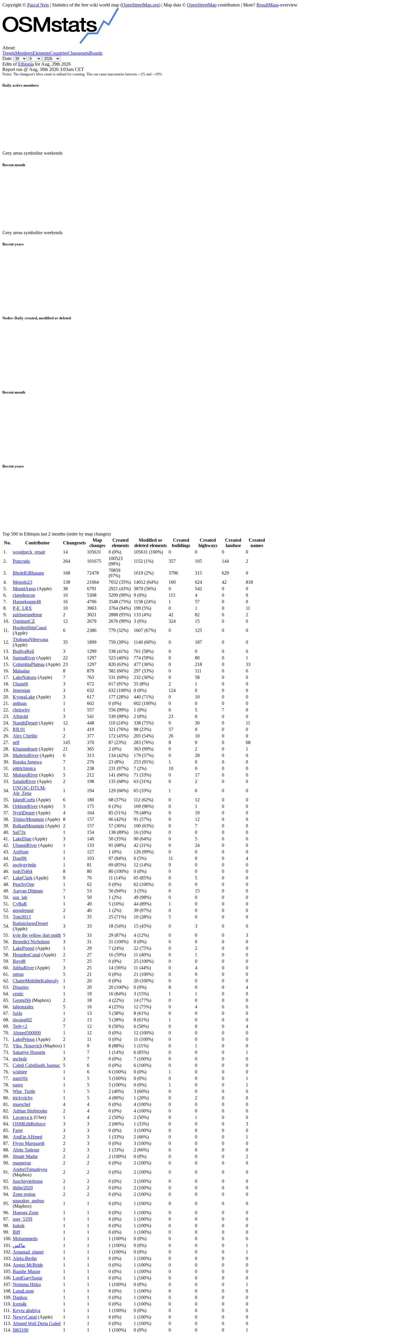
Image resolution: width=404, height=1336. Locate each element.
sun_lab (20, 897)
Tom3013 (22, 916)
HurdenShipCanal (29, 627)
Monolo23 (22, 582)
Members (24, 53)
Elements (41, 53)
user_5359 (22, 1219)
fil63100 (20, 1329)
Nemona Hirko (27, 1284)
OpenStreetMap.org (140, 4)
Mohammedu (25, 1238)
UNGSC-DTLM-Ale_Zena (29, 790)
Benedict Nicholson (31, 941)
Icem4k (20, 1303)
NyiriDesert (24, 812)
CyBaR (20, 903)
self (16, 742)
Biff (16, 1232)
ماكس (19, 1245)
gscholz (20, 1058)
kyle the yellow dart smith (37, 935)
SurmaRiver (24, 657)
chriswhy (21, 709)
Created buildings (181, 543)
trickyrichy (23, 1097)
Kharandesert (25, 748)
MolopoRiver (25, 774)
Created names (257, 543)
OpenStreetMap (201, 4)
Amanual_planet (28, 1251)
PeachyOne (23, 884)
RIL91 (19, 729)
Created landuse (233, 543)
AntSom (20, 851)
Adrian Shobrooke (30, 1110)
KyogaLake (24, 696)
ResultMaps (267, 4)
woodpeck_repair (29, 551)
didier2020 (23, 1187)
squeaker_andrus (28, 1200)
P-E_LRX (22, 608)
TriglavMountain (28, 819)
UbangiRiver (25, 845)
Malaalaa (21, 670)
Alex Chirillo (25, 735)
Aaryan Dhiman (28, 890)
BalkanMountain (28, 825)
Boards (95, 53)
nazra (18, 1084)
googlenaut (23, 910)
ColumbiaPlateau (29, 664)
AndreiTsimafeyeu (30, 1169)
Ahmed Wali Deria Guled (37, 1323)
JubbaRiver (23, 967)
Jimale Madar (25, 1156)
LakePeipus (24, 1039)
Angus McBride (28, 1264)
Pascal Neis (38, 4)
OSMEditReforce (29, 1123)
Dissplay (21, 987)
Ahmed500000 (27, 1032)
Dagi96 (20, 858)
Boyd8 (19, 961)
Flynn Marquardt (28, 1143)
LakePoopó (23, 948)
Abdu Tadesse (26, 1149)
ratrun (18, 974)
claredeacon (24, 595)
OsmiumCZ (24, 621)
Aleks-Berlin (25, 1258)
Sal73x (19, 832)
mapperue (22, 1162)
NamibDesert (25, 722)
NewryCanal (25, 1316)
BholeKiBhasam (28, 572)
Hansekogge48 (27, 601)
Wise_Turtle (24, 1091)
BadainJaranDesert (30, 923)
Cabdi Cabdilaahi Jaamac (36, 1065)
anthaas (20, 703)
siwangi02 (22, 1019)
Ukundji (20, 683)
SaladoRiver (24, 781)
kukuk (19, 1225)
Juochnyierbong (28, 1181)
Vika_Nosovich (27, 1045)
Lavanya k (23, 1117)
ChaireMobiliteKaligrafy (36, 980)
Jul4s (17, 1013)
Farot (17, 1130)
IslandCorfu (24, 799)
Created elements (120, 543)
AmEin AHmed (27, 1136)
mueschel (21, 1104)
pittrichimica (24, 768)
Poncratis (21, 561)
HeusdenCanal (26, 954)
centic (18, 993)
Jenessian (21, 690)
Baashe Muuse (26, 1271)
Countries (59, 53)
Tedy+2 (20, 1026)
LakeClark (23, 877)
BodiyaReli (23, 651)
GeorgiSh (22, 1000)
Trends (8, 53)
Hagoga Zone (25, 1212)
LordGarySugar (27, 1277)
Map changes (97, 543)
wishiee (20, 1071)
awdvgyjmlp (24, 864)
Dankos (20, 1297)
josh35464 (22, 871)
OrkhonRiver (25, 806)
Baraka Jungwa (27, 761)
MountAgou (24, 588)
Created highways (207, 543)
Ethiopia (26, 64)
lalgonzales (23, 1006)
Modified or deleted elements (150, 543)
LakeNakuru (24, 677)
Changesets (78, 53)
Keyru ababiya (26, 1310)
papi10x (20, 1078)
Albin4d (20, 716)
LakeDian (22, 838)
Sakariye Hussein (29, 1052)
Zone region (24, 1194)
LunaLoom (23, 1290)
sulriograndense (27, 614)
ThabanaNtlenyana (30, 639)
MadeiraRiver (25, 755)
